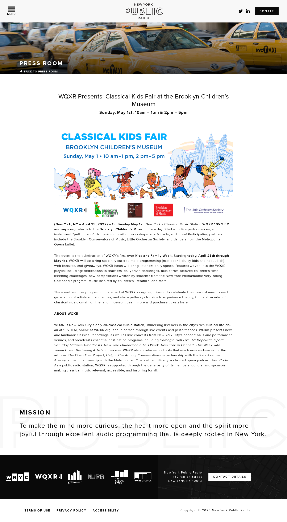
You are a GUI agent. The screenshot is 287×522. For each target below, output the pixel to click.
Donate (266, 11)
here (184, 302)
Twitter (241, 11)
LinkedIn (248, 11)
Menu (11, 14)
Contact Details (229, 477)
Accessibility (106, 510)
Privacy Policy (71, 510)
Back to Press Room (41, 71)
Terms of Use (37, 510)
